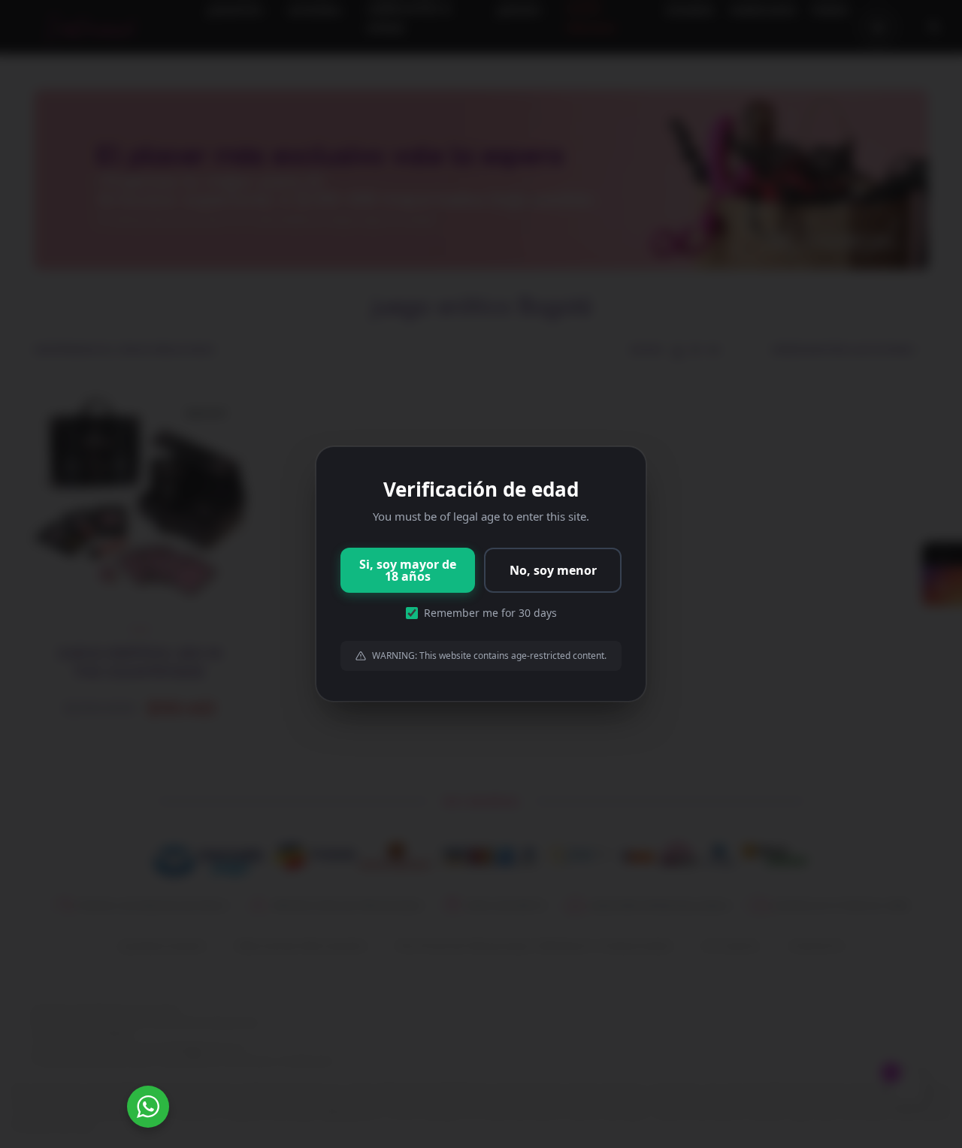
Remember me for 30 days (490, 613)
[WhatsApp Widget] (148, 1107)
